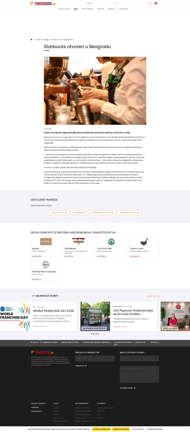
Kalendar (101, 9)
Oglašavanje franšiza (56, 342)
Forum (99, 414)
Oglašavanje (123, 9)
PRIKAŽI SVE (151, 296)
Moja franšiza (58, 418)
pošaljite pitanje (126, 388)
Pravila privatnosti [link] (154, 429)
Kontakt (100, 418)
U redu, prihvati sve (101, 429)
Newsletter (101, 411)
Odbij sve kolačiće (121, 429)
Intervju (56, 414)
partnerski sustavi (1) (101, 213)
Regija (46, 40)
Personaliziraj (137, 429)
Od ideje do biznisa (60, 421)
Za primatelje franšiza (83, 411)
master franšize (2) (128, 213)
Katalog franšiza (64, 9)
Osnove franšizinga (82, 408)
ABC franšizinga (87, 9)
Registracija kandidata (105, 408)
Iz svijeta (56, 411)
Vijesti (75, 9)
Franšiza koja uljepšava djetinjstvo (82, 342)
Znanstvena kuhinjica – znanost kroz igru (116, 343)
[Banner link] (95, 24)
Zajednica (111, 9)
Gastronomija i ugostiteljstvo (63, 40)
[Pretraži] (115, 3)
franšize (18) (78, 213)
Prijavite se (80, 366)
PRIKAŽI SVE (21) (57, 213)
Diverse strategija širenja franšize (151, 342)
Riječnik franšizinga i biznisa (85, 421)
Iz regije (56, 408)
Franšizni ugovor (81, 418)
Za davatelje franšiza (83, 414)
